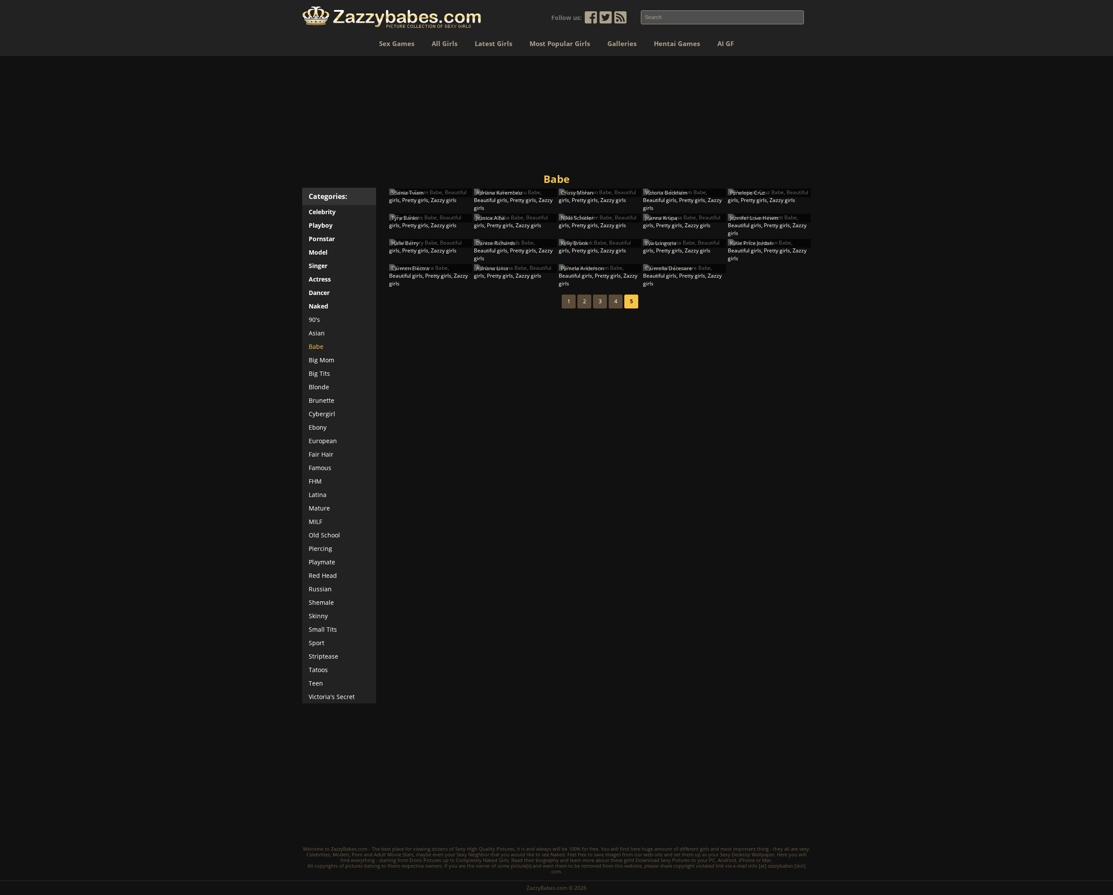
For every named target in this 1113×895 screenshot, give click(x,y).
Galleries (621, 43)
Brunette (321, 400)
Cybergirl (322, 414)
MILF (315, 521)
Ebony (318, 427)
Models (341, 854)
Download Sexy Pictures (663, 860)
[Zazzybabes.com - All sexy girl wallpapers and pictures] (392, 17)
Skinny (318, 616)
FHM (315, 481)
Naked (557, 854)
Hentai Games (677, 43)
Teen (316, 683)
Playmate (322, 562)
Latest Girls (493, 43)
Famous (320, 468)
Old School (324, 535)
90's (314, 319)
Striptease (323, 656)
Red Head (323, 575)
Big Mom (321, 360)
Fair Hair (321, 454)
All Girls (444, 43)
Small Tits (323, 629)
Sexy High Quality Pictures (484, 848)
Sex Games (396, 43)
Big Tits (319, 373)
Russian (320, 589)
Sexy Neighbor (473, 854)
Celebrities (318, 854)
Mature (319, 508)
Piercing (320, 548)
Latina (318, 495)
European (323, 441)
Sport (316, 643)
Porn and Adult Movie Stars (382, 854)
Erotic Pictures (425, 860)
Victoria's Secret (332, 697)
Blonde (319, 387)
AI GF (725, 43)
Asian (317, 333)
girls (704, 848)
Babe (316, 346)
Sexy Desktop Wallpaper (747, 854)
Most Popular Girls (560, 43)
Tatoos (318, 670)
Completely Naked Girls (482, 860)
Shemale (321, 602)
